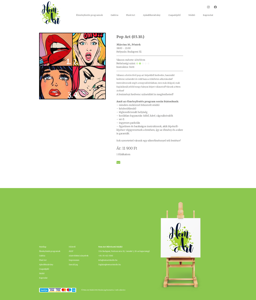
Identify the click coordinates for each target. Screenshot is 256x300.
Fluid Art (130, 15)
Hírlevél (72, 247)
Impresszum (74, 260)
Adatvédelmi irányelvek (78, 256)
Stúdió (191, 15)
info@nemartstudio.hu (107, 260)
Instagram (206, 7)
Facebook (213, 7)
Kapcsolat (208, 15)
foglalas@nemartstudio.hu (109, 264)
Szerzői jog (73, 264)
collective (122, 290)
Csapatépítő (174, 15)
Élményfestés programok (89, 15)
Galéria (114, 15)
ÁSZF (71, 251)
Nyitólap (42, 247)
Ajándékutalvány (151, 15)
